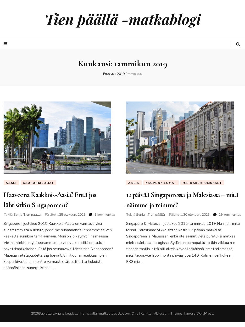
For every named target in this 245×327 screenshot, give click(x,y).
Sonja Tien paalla (27, 214)
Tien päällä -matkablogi (123, 18)
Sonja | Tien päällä (150, 214)
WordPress (204, 313)
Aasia (11, 183)
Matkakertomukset (202, 183)
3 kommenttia (105, 214)
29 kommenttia (230, 214)
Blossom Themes (169, 313)
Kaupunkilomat (38, 183)
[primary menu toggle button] (6, 44)
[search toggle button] (238, 44)
